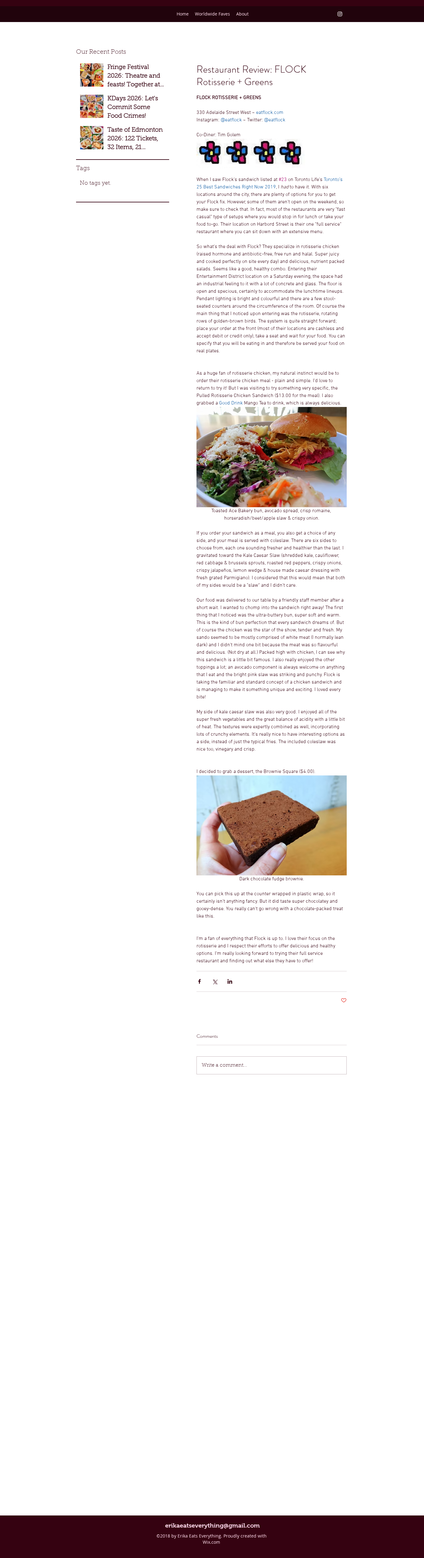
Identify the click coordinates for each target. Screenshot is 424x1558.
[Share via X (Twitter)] (215, 981)
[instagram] (340, 14)
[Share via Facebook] (199, 981)
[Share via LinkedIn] (230, 981)
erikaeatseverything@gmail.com (212, 1525)
